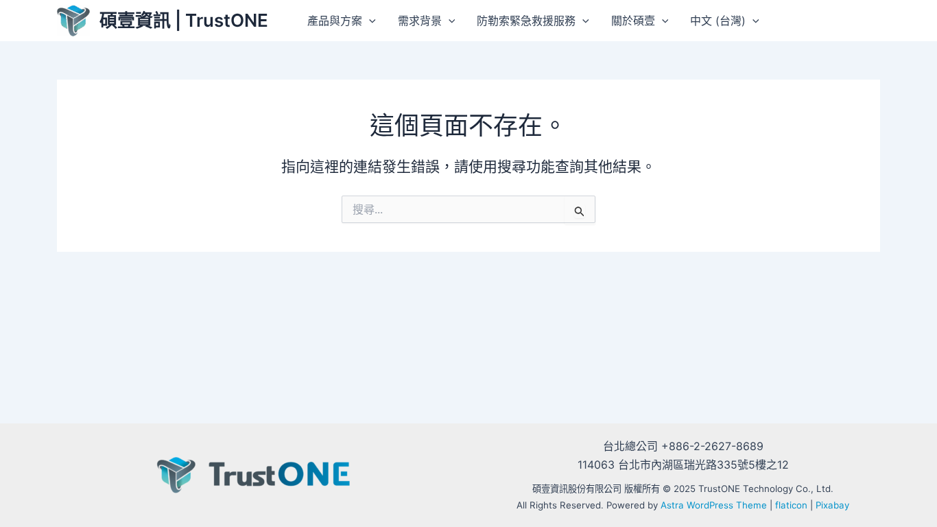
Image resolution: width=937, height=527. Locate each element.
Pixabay (832, 505)
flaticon (791, 505)
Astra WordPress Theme (714, 505)
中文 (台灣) (718, 20)
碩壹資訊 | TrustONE (183, 20)
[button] (369, 20)
